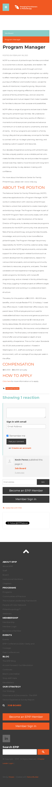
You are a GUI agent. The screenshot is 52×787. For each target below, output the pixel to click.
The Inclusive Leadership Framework (20, 601)
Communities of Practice (14, 596)
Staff (5, 570)
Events (7, 635)
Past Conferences (11, 652)
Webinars (7, 613)
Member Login (9, 626)
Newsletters (8, 682)
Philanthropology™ (12, 609)
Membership (10, 617)
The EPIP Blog (9, 661)
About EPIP (10, 561)
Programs (9, 587)
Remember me (17, 436)
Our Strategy (12, 686)
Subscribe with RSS (13, 508)
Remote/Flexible (12, 388)
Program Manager (13, 39)
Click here (7, 381)
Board (6, 575)
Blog (6, 656)
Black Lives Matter (11, 674)
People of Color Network (14, 605)
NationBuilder (33, 777)
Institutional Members (13, 579)
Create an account (21, 448)
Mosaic (11, 777)
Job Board (9, 33)
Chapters (7, 583)
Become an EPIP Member (26, 490)
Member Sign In (26, 499)
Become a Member (12, 631)
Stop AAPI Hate (10, 678)
